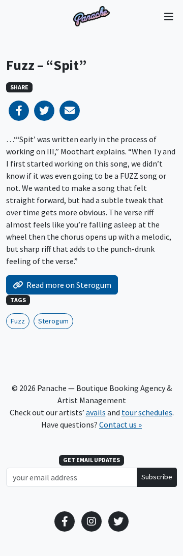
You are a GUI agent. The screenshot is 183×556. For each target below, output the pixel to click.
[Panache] (91, 16)
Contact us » (120, 424)
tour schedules (146, 412)
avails (96, 412)
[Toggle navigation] (168, 16)
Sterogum (53, 320)
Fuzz (18, 320)
